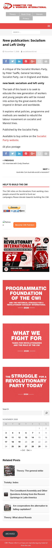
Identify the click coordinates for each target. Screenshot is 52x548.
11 (13, 437)
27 (26, 446)
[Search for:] (26, 32)
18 (13, 442)
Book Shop (26, 14)
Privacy (26, 18)
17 (6, 442)
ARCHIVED (10, 533)
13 (26, 437)
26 (19, 446)
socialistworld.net (30, 51)
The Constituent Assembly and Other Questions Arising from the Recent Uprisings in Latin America (28, 494)
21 (33, 442)
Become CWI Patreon (24, 225)
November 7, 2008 (12, 51)
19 (19, 442)
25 (13, 446)
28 (33, 446)
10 (6, 437)
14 (33, 437)
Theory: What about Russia (18, 517)
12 (19, 437)
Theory (12, 14)
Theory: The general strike (30, 471)
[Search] (46, 413)
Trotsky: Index (11, 482)
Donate (39, 14)
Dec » (29, 450)
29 (39, 446)
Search (6, 409)
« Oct (23, 450)
